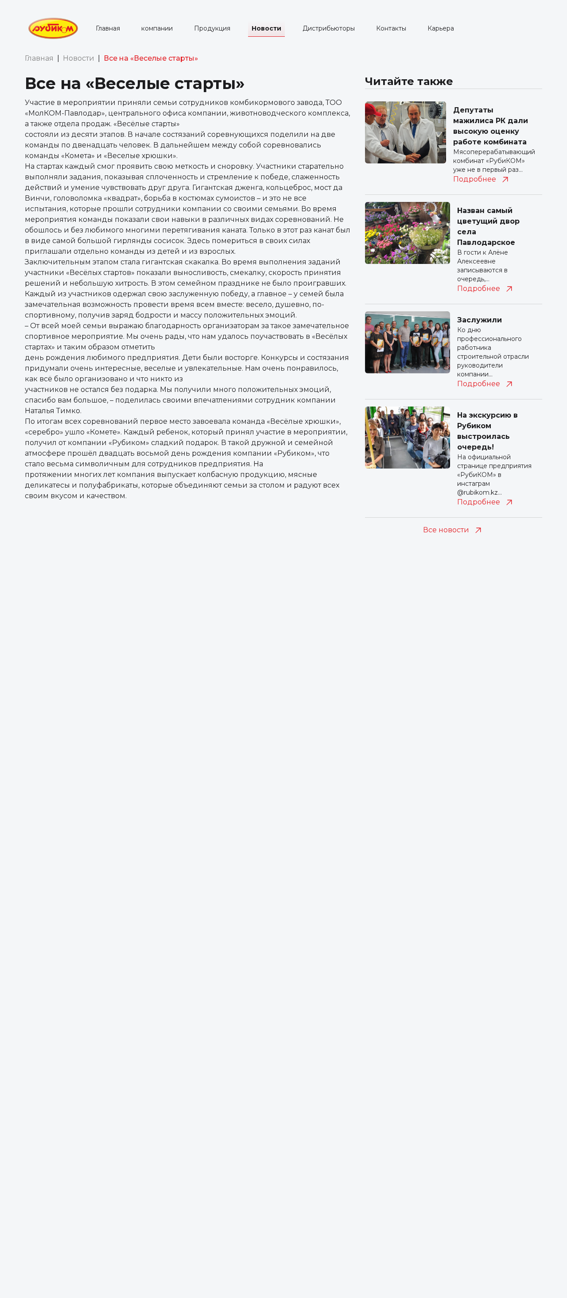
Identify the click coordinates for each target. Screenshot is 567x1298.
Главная (108, 28)
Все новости (446, 530)
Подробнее (474, 179)
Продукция (212, 28)
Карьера (440, 28)
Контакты (391, 28)
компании (157, 28)
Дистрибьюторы (329, 28)
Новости (266, 28)
